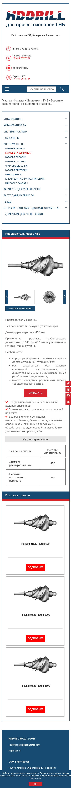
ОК (35, 784)
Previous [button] (6, 297)
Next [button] (64, 297)
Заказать (36, 392)
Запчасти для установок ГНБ (23, 189)
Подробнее (35, 567)
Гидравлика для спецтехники (23, 214)
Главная (7, 100)
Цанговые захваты (16, 183)
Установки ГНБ (13, 119)
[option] (22, 297)
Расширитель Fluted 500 (35, 543)
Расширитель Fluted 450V (35, 685)
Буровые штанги (15, 148)
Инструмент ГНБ (37, 100)
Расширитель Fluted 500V (35, 614)
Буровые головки (15, 157)
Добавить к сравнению (20, 308)
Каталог (19, 100)
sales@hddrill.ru (20, 68)
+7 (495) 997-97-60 (22, 58)
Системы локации (15, 131)
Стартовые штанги (16, 166)
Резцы (8, 201)
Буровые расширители (18, 153)
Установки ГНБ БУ (15, 125)
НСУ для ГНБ (11, 137)
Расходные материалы (19, 195)
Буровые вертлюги (16, 170)
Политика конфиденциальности (24, 745)
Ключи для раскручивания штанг (25, 179)
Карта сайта (15, 751)
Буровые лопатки (15, 161)
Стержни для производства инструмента (31, 208)
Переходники (13, 174)
